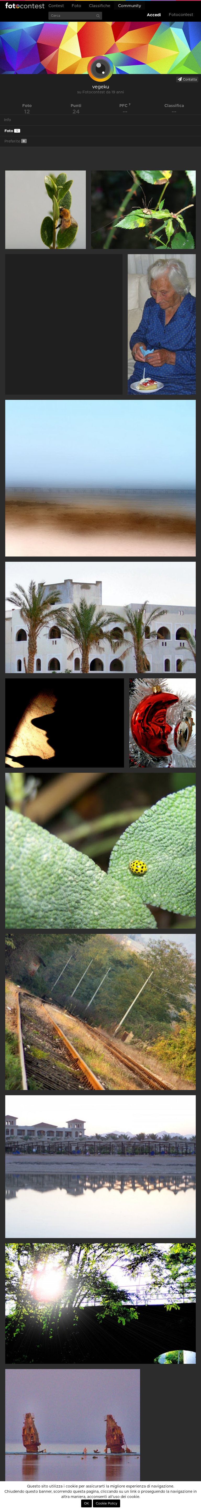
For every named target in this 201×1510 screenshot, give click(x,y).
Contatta (189, 79)
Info (7, 120)
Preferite (14, 141)
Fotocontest (24, 5)
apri (45, 210)
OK (86, 1503)
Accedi (154, 15)
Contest (56, 6)
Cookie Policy (106, 1503)
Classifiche (99, 6)
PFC (124, 105)
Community (129, 6)
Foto (76, 6)
